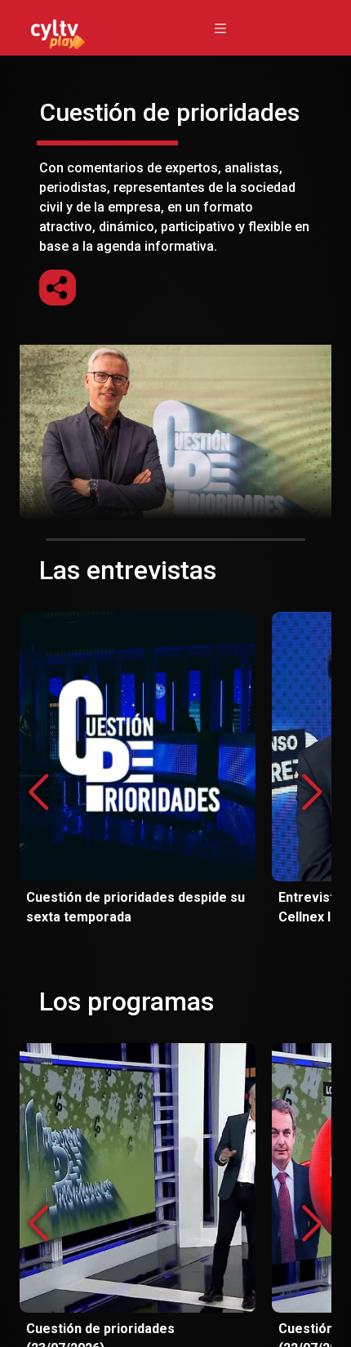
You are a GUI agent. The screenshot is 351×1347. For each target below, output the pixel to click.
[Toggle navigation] (220, 28)
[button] (312, 792)
